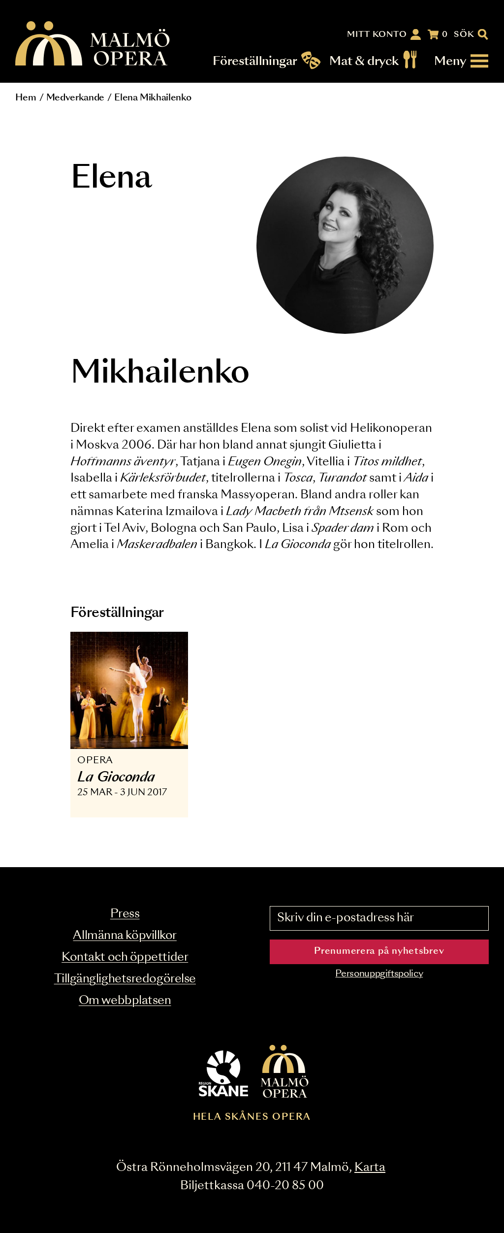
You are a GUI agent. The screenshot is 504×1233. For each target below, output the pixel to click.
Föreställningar (255, 61)
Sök (464, 34)
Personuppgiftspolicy (379, 974)
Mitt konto (377, 34)
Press (125, 914)
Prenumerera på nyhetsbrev (379, 951)
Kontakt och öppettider (125, 957)
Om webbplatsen (125, 1000)
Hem (25, 98)
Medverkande (75, 98)
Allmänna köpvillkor (124, 935)
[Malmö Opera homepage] (93, 44)
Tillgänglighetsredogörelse (125, 979)
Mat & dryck (364, 61)
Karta (369, 1167)
